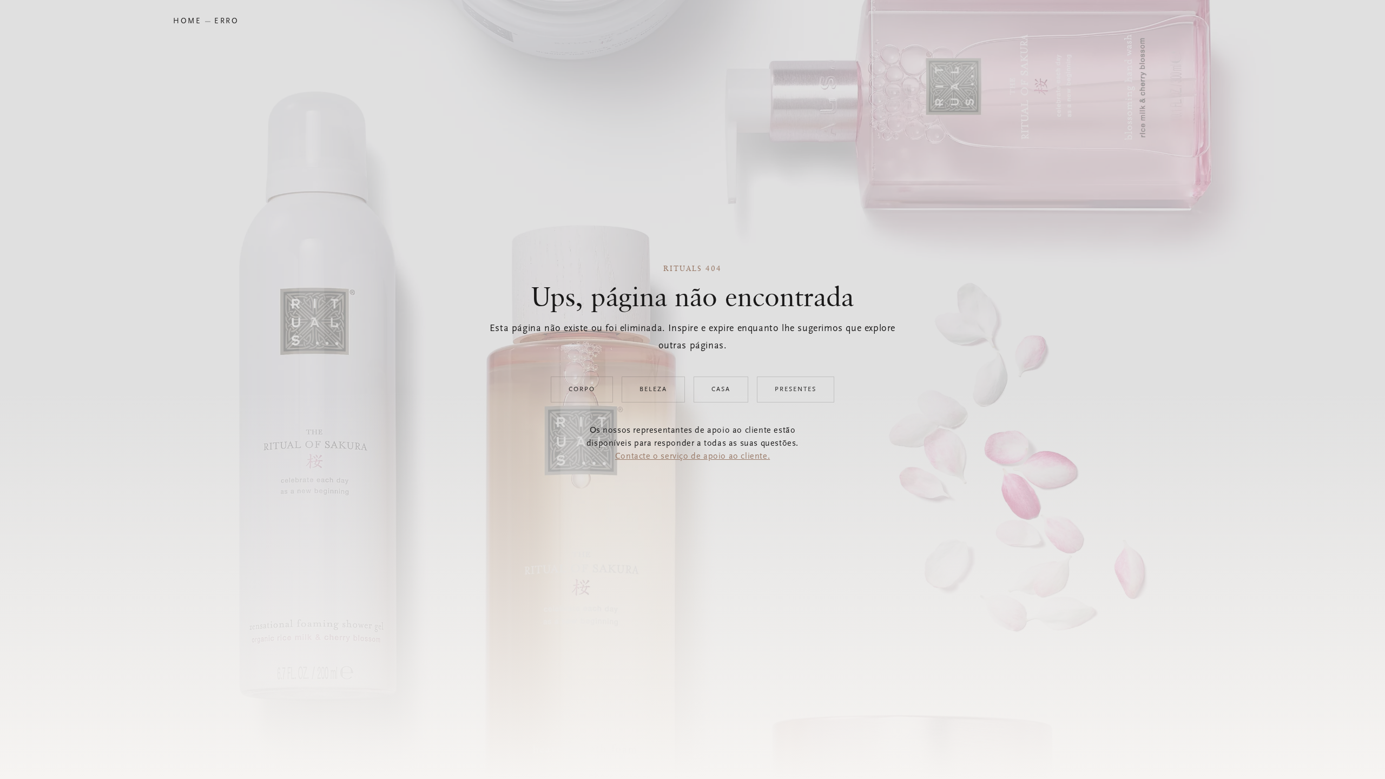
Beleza (653, 389)
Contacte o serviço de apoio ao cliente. (692, 456)
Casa (720, 389)
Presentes (795, 389)
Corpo (582, 389)
